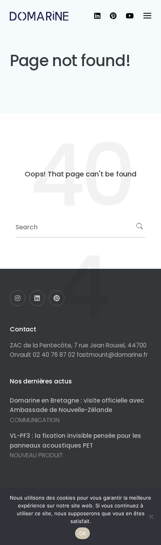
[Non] (151, 516)
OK (82, 533)
